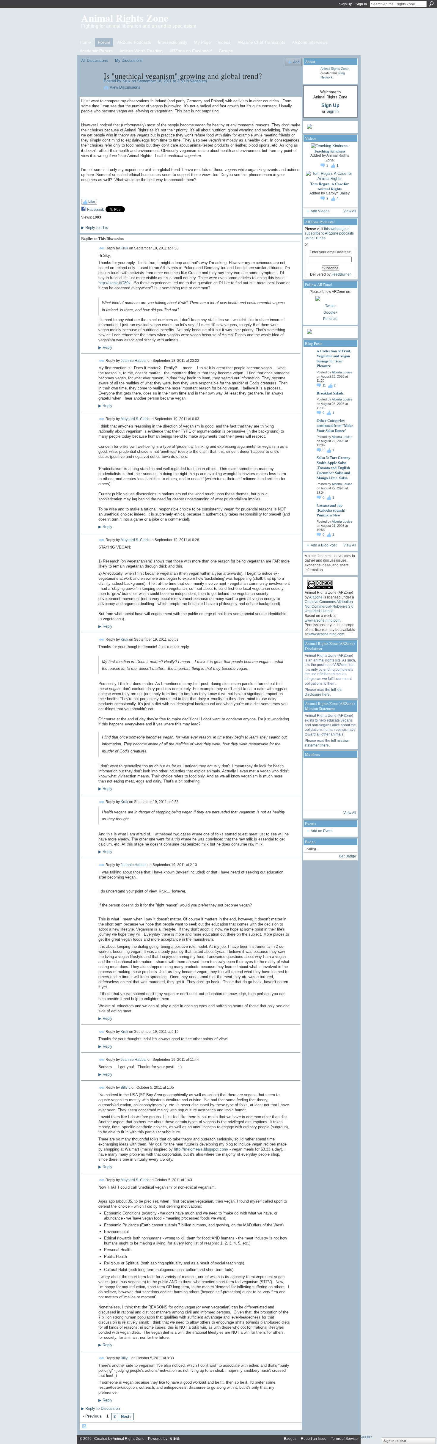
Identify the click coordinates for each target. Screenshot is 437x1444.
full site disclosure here (323, 692)
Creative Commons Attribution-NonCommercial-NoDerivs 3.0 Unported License (329, 606)
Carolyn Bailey (338, 193)
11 (325, 385)
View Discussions (125, 87)
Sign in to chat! (395, 1441)
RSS (84, 1426)
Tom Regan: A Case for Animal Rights (329, 186)
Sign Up (345, 4)
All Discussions (94, 60)
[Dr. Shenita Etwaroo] (329, 767)
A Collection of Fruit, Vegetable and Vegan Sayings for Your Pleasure (334, 358)
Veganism (198, 81)
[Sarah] (345, 799)
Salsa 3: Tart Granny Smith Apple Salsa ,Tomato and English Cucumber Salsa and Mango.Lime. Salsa (333, 467)
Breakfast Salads (330, 393)
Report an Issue (313, 1439)
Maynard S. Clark (135, 419)
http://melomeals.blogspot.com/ (201, 1149)
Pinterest (330, 319)
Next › (126, 1416)
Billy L (126, 1087)
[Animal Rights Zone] (345, 767)
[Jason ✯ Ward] (345, 783)
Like (91, 201)
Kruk (126, 81)
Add (296, 62)
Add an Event (321, 831)
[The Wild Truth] (329, 799)
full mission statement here (327, 743)
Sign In (361, 4)
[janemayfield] (329, 783)
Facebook (95, 209)
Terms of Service (344, 1439)
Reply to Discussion (100, 1408)
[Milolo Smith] (313, 799)
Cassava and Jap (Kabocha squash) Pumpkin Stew (331, 510)
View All (349, 211)
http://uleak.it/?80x (114, 283)
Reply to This (94, 227)
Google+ (330, 312)
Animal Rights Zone (124, 17)
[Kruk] (90, 88)
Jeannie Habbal (134, 361)
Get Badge (347, 856)
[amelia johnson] (313, 783)
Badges (290, 1439)
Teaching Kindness (329, 151)
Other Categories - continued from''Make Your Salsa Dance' (335, 425)
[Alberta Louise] (313, 767)
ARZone (316, 597)
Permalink (102, 248)
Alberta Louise (342, 372)
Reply (105, 347)
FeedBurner (341, 274)
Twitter (330, 306)
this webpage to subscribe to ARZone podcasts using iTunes (329, 233)
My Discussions (129, 60)
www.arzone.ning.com (322, 620)
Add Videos (320, 211)
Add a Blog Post (324, 545)
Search (431, 4)
